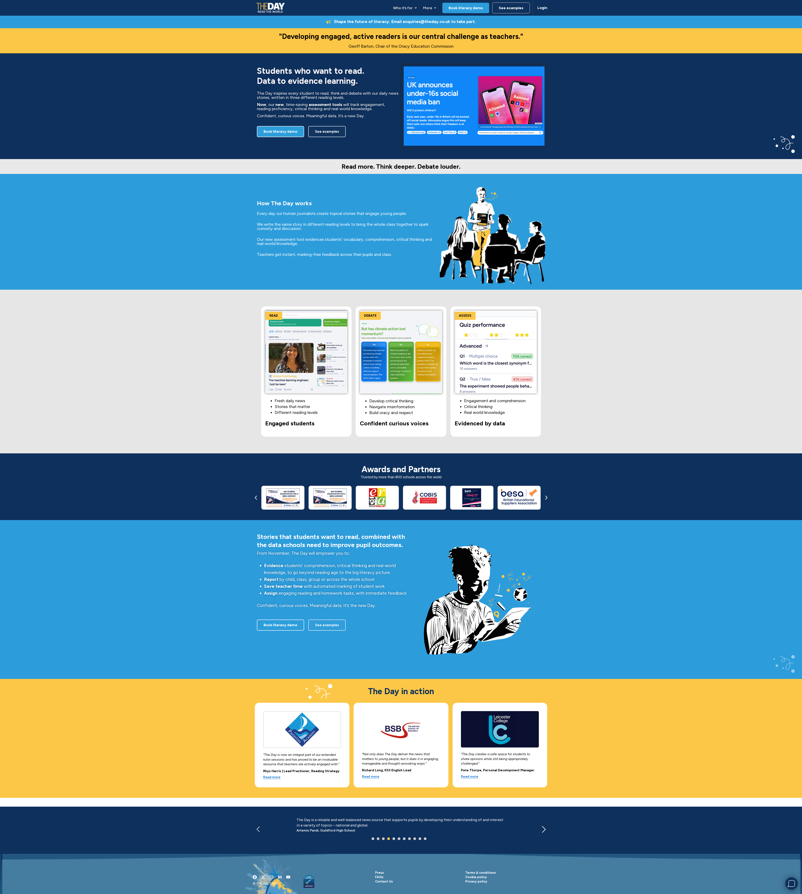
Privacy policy (476, 881)
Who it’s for (403, 8)
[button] (405, 8)
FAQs (379, 877)
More (427, 8)
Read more (271, 777)
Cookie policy (476, 877)
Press (379, 873)
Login (542, 7)
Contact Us (384, 881)
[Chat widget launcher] (791, 883)
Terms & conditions (480, 873)
